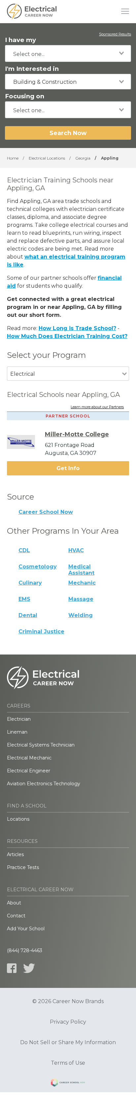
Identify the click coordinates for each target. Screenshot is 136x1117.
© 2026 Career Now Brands (68, 1001)
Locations (18, 819)
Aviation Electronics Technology (43, 784)
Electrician (19, 719)
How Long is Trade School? (77, 328)
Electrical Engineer (28, 771)
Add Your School (26, 929)
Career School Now (45, 512)
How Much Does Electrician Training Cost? (67, 336)
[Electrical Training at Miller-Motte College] (26, 442)
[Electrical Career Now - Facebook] (12, 968)
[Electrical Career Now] (31, 11)
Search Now (68, 132)
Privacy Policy (68, 1022)
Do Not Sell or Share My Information (68, 1042)
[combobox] (68, 53)
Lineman (17, 732)
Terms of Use (68, 1063)
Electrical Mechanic (29, 758)
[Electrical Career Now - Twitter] (29, 968)
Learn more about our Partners (97, 407)
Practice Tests (23, 867)
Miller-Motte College (77, 434)
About (14, 903)
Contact (16, 916)
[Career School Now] (68, 1083)
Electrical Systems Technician (41, 745)
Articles (15, 854)
